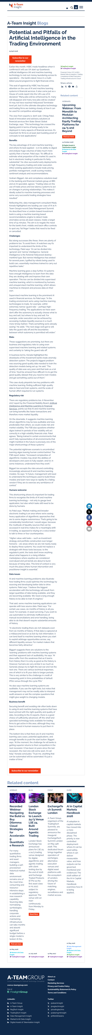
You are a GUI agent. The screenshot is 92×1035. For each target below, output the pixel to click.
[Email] (89, 529)
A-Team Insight (16, 1006)
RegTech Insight (67, 66)
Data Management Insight (74, 947)
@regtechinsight (57, 1006)
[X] (89, 512)
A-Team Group (16, 1003)
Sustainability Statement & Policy (62, 989)
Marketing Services (56, 983)
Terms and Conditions (57, 993)
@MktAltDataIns (57, 1016)
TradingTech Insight (69, 68)
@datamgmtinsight (58, 1013)
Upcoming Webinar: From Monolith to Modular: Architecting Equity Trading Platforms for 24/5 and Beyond (71, 118)
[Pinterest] (89, 523)
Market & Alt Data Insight (69, 150)
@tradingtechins (57, 1009)
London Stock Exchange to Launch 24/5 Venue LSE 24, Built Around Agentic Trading (36, 821)
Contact (51, 980)
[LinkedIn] (89, 506)
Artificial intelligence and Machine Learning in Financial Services (33, 406)
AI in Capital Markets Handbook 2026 (74, 811)
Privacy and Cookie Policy (59, 986)
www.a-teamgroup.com (17, 985)
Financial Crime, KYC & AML (69, 72)
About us (51, 977)
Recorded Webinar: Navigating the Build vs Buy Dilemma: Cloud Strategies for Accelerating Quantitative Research (17, 826)
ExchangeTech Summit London (55, 809)
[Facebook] (89, 517)
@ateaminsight (57, 1003)
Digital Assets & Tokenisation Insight (69, 146)
